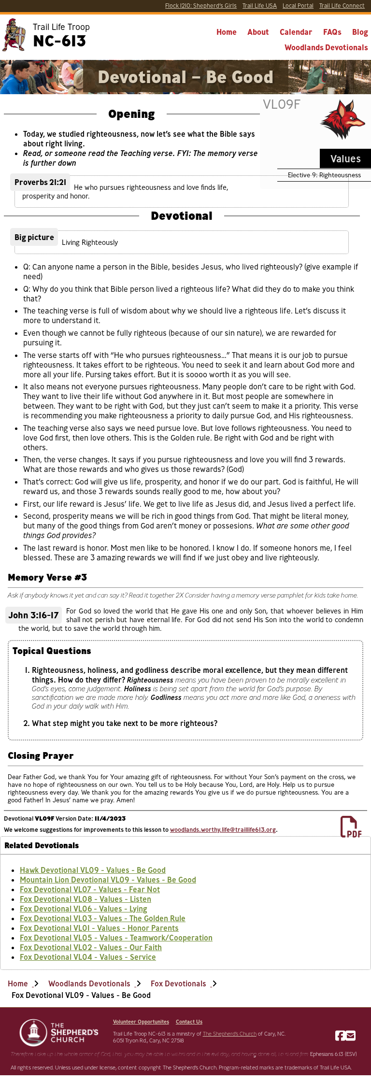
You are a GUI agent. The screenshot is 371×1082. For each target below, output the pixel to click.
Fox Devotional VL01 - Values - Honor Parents (99, 928)
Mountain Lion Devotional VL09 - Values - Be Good (108, 879)
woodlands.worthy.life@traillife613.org (223, 829)
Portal (298, 5)
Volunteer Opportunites (141, 1021)
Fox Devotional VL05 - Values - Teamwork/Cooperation (116, 937)
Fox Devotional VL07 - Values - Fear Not (90, 889)
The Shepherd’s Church (230, 1033)
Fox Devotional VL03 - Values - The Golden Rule (103, 918)
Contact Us (189, 1021)
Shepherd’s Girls (201, 5)
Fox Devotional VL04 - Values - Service (88, 957)
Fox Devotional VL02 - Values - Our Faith (91, 947)
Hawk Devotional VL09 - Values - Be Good (93, 870)
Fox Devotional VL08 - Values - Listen (85, 899)
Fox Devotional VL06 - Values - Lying (83, 908)
